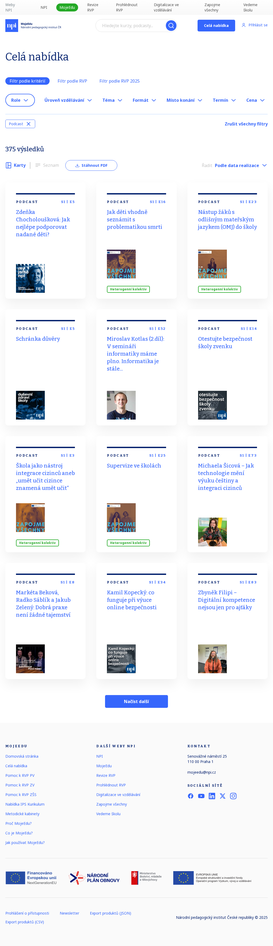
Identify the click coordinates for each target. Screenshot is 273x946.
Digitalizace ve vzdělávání (166, 7)
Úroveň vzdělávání (64, 100)
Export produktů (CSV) (24, 921)
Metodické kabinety (22, 813)
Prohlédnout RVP (127, 7)
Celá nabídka (216, 25)
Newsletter (69, 913)
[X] (222, 796)
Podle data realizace (237, 165)
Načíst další (136, 701)
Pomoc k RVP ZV (19, 784)
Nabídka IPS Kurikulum (25, 804)
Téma (108, 100)
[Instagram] (233, 796)
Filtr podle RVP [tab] (72, 81)
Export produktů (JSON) (110, 913)
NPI (44, 7)
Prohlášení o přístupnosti (27, 913)
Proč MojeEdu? (18, 823)
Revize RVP (92, 7)
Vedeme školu (250, 7)
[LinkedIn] (212, 796)
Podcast (16, 123)
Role (16, 100)
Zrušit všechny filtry (246, 124)
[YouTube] (201, 796)
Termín (220, 100)
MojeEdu (67, 7)
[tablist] (136, 81)
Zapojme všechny (212, 7)
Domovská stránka (21, 756)
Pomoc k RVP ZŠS (21, 794)
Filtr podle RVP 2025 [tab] (119, 81)
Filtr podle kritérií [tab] (27, 81)
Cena (251, 100)
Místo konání (181, 100)
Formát (140, 100)
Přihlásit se (258, 24)
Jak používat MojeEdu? (25, 842)
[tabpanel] (136, 112)
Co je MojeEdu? (19, 832)
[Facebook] (190, 796)
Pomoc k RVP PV (19, 775)
